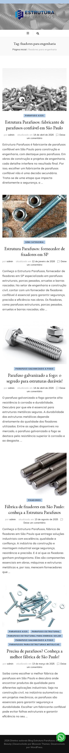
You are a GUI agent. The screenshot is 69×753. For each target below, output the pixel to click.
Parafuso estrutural (46, 631)
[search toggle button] (38, 33)
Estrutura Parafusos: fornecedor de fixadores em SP (34, 251)
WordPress (36, 747)
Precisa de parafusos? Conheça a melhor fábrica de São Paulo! (35, 654)
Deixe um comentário (35, 522)
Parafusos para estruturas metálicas (34, 644)
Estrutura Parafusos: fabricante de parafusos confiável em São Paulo (34, 125)
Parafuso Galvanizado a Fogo (34, 369)
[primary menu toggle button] (28, 33)
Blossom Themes (41, 743)
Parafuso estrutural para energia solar (34, 636)
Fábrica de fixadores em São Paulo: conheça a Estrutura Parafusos (35, 509)
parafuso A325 (34, 115)
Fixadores (34, 500)
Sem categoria (34, 242)
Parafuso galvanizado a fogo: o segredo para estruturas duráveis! (35, 378)
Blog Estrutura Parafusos (41, 740)
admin (11, 134)
